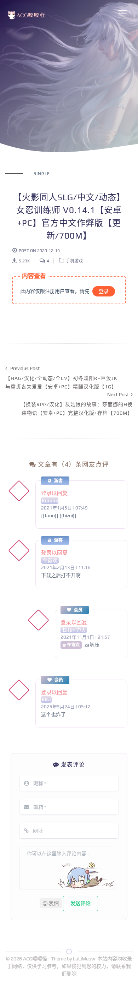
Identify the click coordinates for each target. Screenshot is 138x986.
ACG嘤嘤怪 (35, 959)
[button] (51, 903)
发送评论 (80, 903)
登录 (104, 291)
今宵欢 (49, 560)
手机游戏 (74, 260)
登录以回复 (54, 493)
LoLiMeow (84, 959)
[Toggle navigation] (122, 13)
